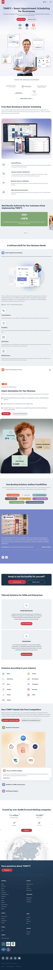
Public (2, 898)
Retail (2, 888)
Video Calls (27, 495)
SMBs (2, 884)
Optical (2, 908)
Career (27, 919)
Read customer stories (25, 98)
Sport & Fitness (4, 904)
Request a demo (31, 19)
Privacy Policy (18, 966)
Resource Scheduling (18, 502)
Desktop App (29, 897)
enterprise (23, 297)
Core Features (4, 916)
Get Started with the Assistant (20, 413)
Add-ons (3, 918)
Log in (27, 886)
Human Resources (5, 894)
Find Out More (6, 778)
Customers (28, 921)
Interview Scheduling (41, 498)
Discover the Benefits (26, 623)
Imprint (2, 966)
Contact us (6, 870)
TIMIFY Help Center (5, 938)
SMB (17, 297)
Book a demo (29, 890)
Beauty (2, 900)
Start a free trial (21, 19)
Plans (2, 930)
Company (28, 917)
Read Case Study (46, 547)
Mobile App (28, 901)
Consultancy (3, 906)
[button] (3, 557)
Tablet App (28, 899)
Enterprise (3, 886)
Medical (3, 902)
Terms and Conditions (10, 966)
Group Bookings (14, 495)
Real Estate (3, 892)
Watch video (6, 413)
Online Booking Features (17, 304)
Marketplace (3, 920)
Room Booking (12, 498)
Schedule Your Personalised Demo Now (31, 720)
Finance (2, 890)
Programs (28, 931)
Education (3, 896)
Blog (27, 923)
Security (3, 922)
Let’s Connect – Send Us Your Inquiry (10, 720)
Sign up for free (29, 884)
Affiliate (28, 933)
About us (26, 830)
